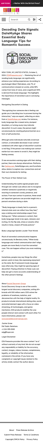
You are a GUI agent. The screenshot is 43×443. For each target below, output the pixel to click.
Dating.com (9, 166)
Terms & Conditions (31, 435)
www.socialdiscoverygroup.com (14, 319)
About (11, 430)
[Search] (29, 19)
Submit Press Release (13, 435)
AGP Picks (5, 3)
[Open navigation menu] (4, 19)
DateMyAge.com (14, 119)
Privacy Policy (32, 439)
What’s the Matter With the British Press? (22, 3)
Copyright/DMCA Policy (14, 439)
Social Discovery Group (16, 283)
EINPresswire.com (14, 75)
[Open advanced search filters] (34, 19)
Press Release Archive (25, 430)
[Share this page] (39, 19)
